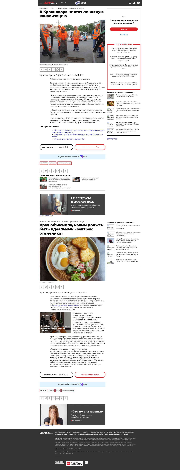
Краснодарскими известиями (65, 305)
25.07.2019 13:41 (44, 8)
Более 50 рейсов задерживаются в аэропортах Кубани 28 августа (123, 75)
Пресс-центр (77, 432)
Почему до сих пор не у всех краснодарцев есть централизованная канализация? (59, 186)
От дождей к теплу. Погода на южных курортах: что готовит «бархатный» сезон (123, 67)
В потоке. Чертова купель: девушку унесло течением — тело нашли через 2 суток (123, 58)
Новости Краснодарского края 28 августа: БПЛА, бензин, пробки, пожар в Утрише (124, 50)
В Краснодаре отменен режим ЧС (69, 139)
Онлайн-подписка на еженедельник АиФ (120, 432)
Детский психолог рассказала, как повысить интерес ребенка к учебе (123, 83)
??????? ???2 (112, 139)
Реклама (86, 432)
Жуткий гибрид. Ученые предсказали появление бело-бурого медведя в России (128, 110)
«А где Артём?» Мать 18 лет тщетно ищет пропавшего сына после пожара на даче (127, 130)
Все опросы (124, 34)
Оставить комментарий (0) (90, 147)
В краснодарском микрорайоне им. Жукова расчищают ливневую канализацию (59, 179)
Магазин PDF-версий (98, 432)
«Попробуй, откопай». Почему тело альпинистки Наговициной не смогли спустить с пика (127, 240)
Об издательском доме (62, 432)
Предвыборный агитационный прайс (90, 434)
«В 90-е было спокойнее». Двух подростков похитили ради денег (127, 260)
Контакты (72, 434)
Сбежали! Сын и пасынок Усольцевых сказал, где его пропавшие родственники (128, 233)
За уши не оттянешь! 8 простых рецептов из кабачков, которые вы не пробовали (128, 103)
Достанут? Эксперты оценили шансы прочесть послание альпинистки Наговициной (128, 226)
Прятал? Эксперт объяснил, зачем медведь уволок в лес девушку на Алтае (127, 254)
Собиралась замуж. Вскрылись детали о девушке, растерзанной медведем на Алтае (127, 247)
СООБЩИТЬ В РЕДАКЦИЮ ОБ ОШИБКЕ (116, 434)
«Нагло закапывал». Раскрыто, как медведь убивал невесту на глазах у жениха (127, 117)
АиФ (53, 282)
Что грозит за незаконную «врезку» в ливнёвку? (89, 178)
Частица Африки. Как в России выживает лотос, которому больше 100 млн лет (127, 124)
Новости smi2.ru (46, 215)
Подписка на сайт (61, 434)
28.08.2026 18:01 (45, 222)
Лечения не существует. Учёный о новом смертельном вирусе (127, 95)
